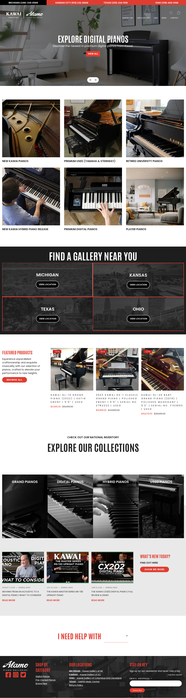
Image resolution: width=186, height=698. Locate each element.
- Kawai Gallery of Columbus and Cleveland (95, 678)
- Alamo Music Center (84, 681)
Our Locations (143, 18)
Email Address (141, 678)
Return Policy (76, 685)
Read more (8, 600)
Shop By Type (127, 18)
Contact (174, 18)
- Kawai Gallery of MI (86, 671)
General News (24, 587)
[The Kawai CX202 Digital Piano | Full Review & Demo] (112, 567)
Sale (156, 18)
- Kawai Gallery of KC (85, 674)
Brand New (41, 683)
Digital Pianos (43, 676)
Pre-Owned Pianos (46, 680)
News (164, 18)
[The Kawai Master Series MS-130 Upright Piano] (68, 567)
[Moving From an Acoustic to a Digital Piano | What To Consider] (23, 567)
